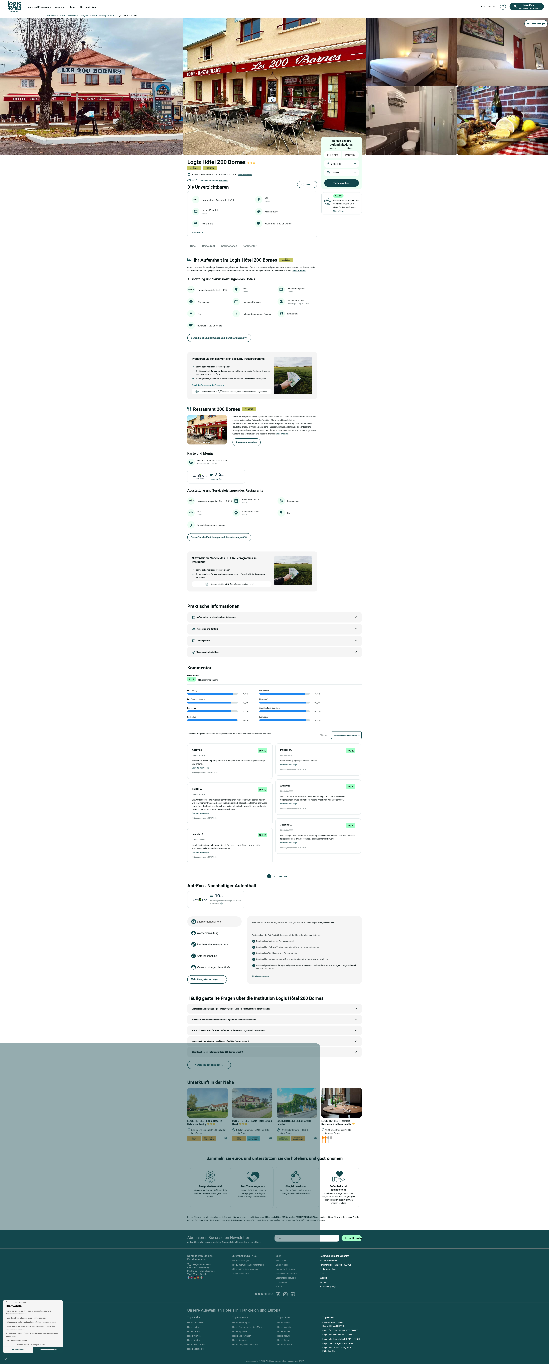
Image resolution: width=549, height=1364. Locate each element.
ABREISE (350, 148)
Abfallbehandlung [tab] (207, 956)
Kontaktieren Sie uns (240, 1273)
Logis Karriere (282, 1282)
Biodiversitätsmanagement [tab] (212, 944)
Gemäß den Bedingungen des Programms (208, 385)
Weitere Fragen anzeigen (207, 1064)
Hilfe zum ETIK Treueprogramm (245, 1269)
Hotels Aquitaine (239, 1331)
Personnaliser (17, 1349)
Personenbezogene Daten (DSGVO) (335, 1264)
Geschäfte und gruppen (286, 1277)
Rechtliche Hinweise (328, 1260)
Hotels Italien (193, 1327)
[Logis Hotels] (14, 6)
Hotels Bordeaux (284, 1344)
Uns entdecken (88, 7)
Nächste (280, 876)
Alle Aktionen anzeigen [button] (260, 976)
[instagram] (285, 1294)
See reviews (223, 180)
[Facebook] (278, 1294)
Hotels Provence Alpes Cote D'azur (247, 1327)
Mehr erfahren (338, 211)
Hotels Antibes (283, 1331)
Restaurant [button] (208, 246)
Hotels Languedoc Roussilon (245, 1344)
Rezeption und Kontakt (207, 628)
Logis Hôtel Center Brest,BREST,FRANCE (340, 1330)
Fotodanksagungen (328, 1286)
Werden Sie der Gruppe (286, 1269)
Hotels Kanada (193, 1331)
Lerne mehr (214, 479)
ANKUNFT (333, 148)
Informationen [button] (229, 246)
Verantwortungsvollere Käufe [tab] (213, 967)
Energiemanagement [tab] (209, 921)
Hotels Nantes (283, 1322)
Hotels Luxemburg (195, 1348)
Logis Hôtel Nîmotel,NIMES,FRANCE (338, 1334)
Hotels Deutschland (196, 1344)
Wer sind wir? (281, 1260)
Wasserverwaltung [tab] (207, 933)
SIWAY (301, 1361)
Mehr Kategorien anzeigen (204, 979)
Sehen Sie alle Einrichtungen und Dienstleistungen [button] (219, 337)
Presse (279, 1286)
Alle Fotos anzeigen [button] (536, 23)
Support (323, 1277)
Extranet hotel (282, 1264)
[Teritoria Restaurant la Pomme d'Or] (341, 1102)
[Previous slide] (191, 429)
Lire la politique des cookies (16, 1340)
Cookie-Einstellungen (329, 1269)
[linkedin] (292, 1294)
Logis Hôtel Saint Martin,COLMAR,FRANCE (341, 1339)
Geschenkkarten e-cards (286, 1273)
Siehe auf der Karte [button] (245, 174)
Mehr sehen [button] (196, 232)
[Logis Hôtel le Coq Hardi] (252, 1102)
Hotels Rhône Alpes (240, 1322)
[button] (5, 1359)
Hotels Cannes (283, 1340)
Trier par (324, 735)
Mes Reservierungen (240, 1260)
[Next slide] (222, 429)
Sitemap (323, 1282)
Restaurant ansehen (246, 442)
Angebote (60, 7)
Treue (73, 7)
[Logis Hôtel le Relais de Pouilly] (207, 1102)
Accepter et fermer (47, 1349)
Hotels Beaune (283, 1335)
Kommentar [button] (249, 246)
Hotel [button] (193, 246)
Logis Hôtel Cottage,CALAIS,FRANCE (338, 1343)
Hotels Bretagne (239, 1340)
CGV (322, 1273)
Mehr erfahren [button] (299, 270)
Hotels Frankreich (195, 1322)
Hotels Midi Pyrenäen (241, 1335)
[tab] (204, 442)
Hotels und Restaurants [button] (39, 7)
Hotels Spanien (194, 1335)
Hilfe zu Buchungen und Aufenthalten (247, 1264)
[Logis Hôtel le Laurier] (297, 1102)
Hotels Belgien (193, 1340)
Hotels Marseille (284, 1327)
